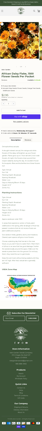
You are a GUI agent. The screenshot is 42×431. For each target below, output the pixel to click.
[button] (2, 11)
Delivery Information (21, 410)
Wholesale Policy (21, 379)
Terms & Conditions (21, 395)
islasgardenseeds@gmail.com (21, 361)
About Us (21, 412)
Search (21, 373)
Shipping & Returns (21, 407)
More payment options (21, 121)
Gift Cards (21, 398)
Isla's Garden (17, 419)
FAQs (21, 390)
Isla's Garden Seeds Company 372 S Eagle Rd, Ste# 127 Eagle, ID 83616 (21, 355)
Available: (31, 80)
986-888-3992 (21, 364)
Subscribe (32, 318)
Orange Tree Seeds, (33, 88)
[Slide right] (25, 66)
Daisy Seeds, (13, 88)
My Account (21, 376)
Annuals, (5, 88)
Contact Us (21, 388)
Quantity (4, 100)
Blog (21, 393)
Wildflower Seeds (9, 90)
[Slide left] (16, 66)
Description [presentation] (16, 140)
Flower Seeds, (22, 88)
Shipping (4, 97)
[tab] (16, 140)
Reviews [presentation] (28, 140)
